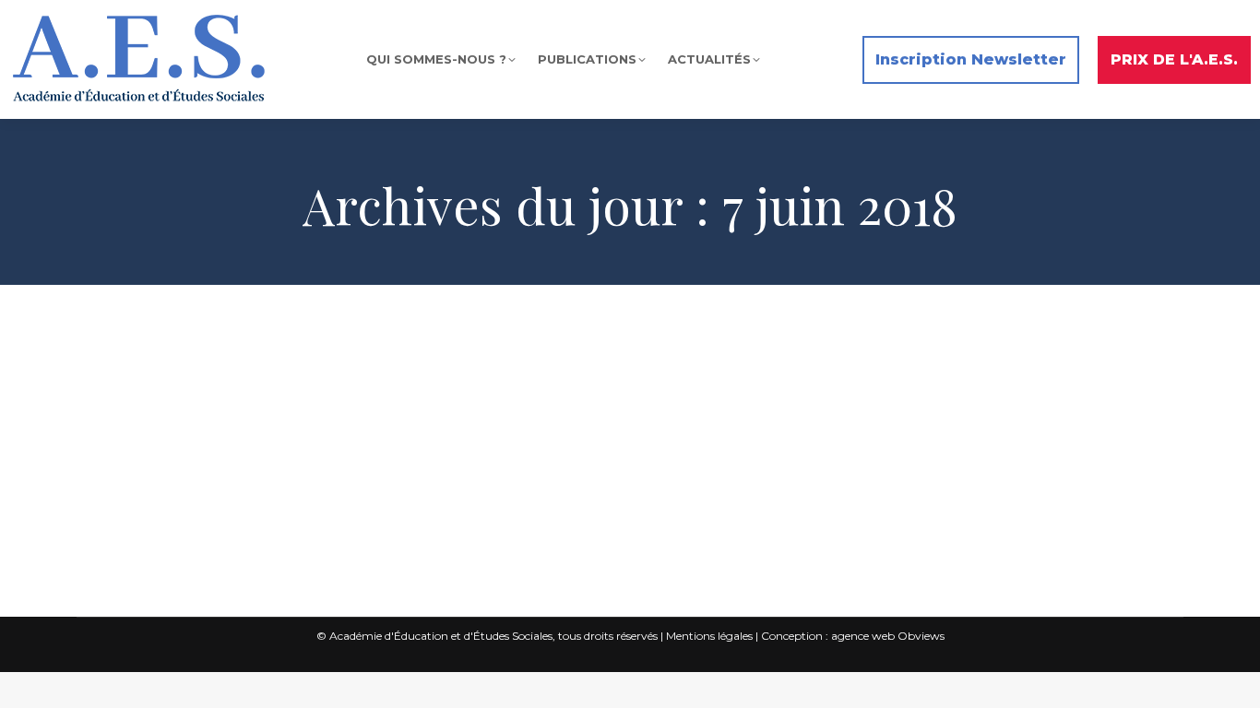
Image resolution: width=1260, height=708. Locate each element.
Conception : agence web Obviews (853, 636)
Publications (348, 412)
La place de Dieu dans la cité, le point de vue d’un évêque (349, 381)
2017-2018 (127, 412)
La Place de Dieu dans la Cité (235, 412)
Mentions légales (709, 636)
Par (470, 412)
